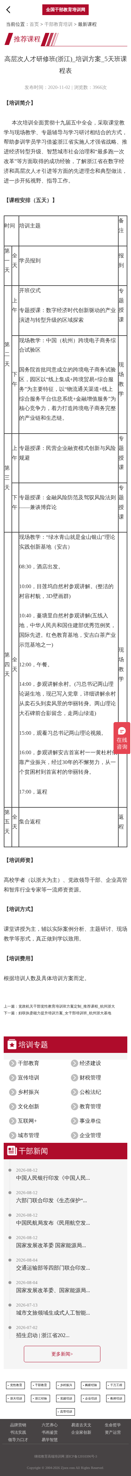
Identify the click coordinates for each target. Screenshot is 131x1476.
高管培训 (66, 1411)
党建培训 (66, 1398)
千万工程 (116, 1385)
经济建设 (90, 1063)
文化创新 (28, 1106)
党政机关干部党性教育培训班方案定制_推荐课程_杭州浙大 (66, 1006)
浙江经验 (41, 1398)
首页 (34, 24)
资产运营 (113, 1432)
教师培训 (116, 1398)
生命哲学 (113, 1425)
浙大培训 (16, 1398)
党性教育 (16, 1385)
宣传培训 (28, 1077)
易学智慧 (50, 1440)
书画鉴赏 (50, 1432)
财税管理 (90, 1077)
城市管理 (28, 1135)
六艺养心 (50, 1425)
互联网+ (27, 1121)
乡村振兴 (28, 1092)
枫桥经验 (91, 1385)
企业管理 (90, 1135)
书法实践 (18, 1432)
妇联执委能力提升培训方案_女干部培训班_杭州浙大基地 (64, 1013)
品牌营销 (18, 1425)
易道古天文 (81, 1425)
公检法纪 (90, 1092)
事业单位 (90, 1121)
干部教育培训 (58, 24)
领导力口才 (18, 1440)
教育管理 (90, 1106)
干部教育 (28, 1063)
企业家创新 (81, 1432)
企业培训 (91, 1398)
